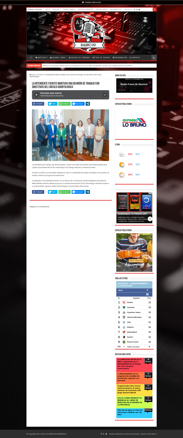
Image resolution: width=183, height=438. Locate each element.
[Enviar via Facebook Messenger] (78, 104)
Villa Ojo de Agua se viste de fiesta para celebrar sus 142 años (130, 415)
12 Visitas (148, 378)
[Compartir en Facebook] (38, 104)
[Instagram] (137, 9)
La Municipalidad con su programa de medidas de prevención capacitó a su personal (129, 380)
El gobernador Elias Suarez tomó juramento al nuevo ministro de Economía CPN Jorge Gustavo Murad (129, 392)
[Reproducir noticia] (36, 94)
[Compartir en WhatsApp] (64, 104)
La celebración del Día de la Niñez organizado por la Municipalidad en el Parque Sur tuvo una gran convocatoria (129, 366)
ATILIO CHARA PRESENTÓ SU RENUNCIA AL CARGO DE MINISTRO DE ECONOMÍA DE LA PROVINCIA (130, 404)
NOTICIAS (56, 9)
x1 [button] (105, 95)
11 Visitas (148, 402)
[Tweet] (52, 104)
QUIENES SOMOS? (69, 9)
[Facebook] (134, 9)
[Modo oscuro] (154, 57)
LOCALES (40, 75)
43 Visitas (148, 363)
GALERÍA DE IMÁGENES (85, 9)
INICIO (48, 9)
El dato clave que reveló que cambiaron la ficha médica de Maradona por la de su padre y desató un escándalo (80, 65)
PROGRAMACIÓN (115, 9)
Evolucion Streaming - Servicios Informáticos (141, 437)
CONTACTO (128, 9)
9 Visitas (148, 413)
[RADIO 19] (92, 33)
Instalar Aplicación (92, 2)
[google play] (139, 9)
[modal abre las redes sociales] (88, 104)
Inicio (33, 75)
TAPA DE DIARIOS (101, 9)
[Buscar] (155, 9)
